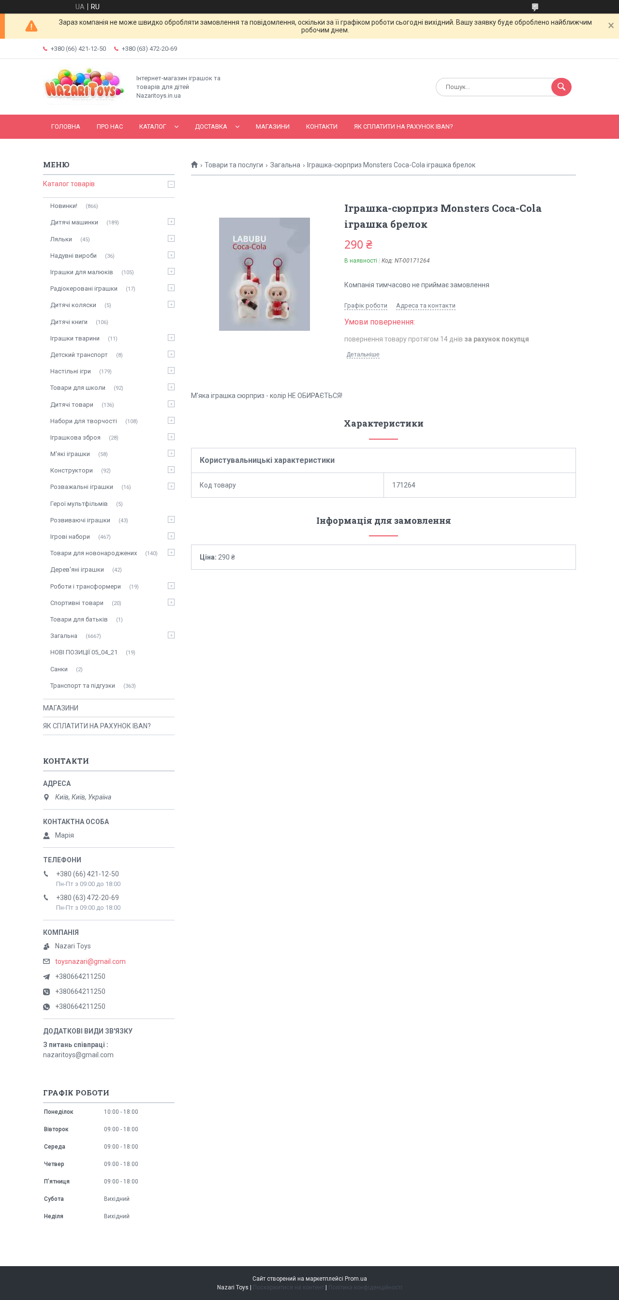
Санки (59, 669)
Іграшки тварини (75, 338)
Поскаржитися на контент (288, 1287)
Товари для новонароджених (93, 553)
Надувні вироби (73, 255)
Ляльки (61, 239)
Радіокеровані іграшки (84, 288)
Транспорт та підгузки (82, 685)
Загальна (285, 165)
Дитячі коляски (73, 305)
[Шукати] (561, 87)
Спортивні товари (76, 602)
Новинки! (63, 205)
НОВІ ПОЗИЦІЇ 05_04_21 (84, 652)
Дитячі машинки (74, 222)
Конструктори (71, 470)
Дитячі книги (69, 321)
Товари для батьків (79, 619)
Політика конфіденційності (365, 1287)
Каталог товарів (69, 184)
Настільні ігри (70, 371)
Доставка (211, 126)
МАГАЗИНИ (273, 126)
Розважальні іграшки (81, 486)
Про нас (110, 126)
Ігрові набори (70, 536)
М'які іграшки (70, 454)
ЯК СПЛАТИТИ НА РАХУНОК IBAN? (403, 126)
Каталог (152, 126)
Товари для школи (77, 387)
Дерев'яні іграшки (77, 569)
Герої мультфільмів (79, 503)
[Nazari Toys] (84, 102)
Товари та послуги (234, 165)
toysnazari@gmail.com (90, 961)
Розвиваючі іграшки (80, 520)
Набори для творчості (83, 421)
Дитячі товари (71, 404)
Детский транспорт (79, 354)
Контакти (322, 126)
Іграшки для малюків (81, 272)
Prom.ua (356, 1278)
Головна (65, 126)
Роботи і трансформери (85, 586)
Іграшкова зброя (75, 437)
